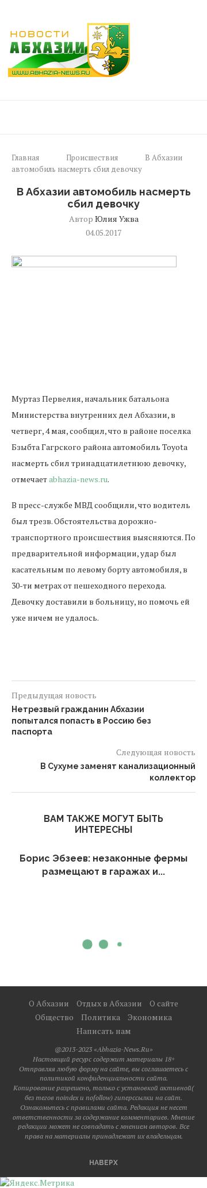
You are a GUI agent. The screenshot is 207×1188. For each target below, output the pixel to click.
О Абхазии (49, 1003)
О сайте (164, 1003)
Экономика (150, 1017)
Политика (100, 1017)
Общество (54, 1017)
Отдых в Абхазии (109, 1003)
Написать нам (103, 1030)
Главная (25, 157)
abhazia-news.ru (78, 479)
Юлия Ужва (117, 218)
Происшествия (92, 157)
